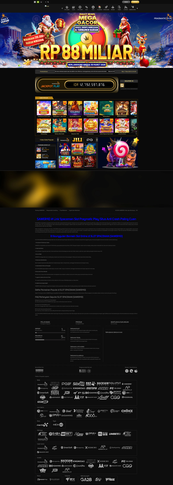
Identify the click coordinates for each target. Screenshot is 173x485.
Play (57, 86)
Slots (73, 9)
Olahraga (99, 9)
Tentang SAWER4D (39, 210)
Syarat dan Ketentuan (74, 210)
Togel (93, 9)
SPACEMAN (37, 223)
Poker (119, 9)
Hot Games (66, 9)
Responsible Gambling (52, 210)
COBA (65, 147)
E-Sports (126, 9)
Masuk (126, 2)
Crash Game (106, 9)
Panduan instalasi (157, 192)
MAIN (45, 108)
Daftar (135, 2)
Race (86, 9)
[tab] (65, 140)
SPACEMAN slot (56, 229)
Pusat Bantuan (63, 210)
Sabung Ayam (132, 9)
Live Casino (80, 9)
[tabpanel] (86, 40)
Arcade (113, 9)
